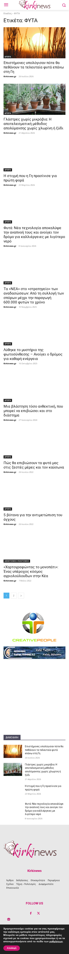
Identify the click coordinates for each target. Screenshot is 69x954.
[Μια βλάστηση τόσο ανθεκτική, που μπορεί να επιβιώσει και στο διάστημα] (34, 386)
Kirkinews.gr (10, 76)
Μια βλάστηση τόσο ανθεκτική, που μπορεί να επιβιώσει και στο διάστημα (33, 410)
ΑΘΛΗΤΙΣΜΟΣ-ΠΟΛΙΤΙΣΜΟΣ (17, 561)
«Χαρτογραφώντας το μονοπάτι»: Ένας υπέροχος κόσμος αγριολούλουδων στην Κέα (31, 571)
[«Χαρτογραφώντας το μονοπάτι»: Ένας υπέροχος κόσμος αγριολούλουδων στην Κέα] (34, 547)
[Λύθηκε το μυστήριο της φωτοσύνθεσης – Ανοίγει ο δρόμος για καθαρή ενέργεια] (34, 329)
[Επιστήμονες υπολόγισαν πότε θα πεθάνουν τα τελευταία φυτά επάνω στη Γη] (34, 42)
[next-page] (21, 595)
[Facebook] (31, 913)
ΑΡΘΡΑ (8, 56)
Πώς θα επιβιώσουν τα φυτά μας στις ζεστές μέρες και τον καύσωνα (34, 465)
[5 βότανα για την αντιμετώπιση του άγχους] (34, 495)
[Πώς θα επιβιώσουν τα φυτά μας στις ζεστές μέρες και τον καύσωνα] (34, 442)
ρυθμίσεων (56, 941)
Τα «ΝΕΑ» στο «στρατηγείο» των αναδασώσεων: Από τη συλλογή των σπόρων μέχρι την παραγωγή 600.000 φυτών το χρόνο (34, 295)
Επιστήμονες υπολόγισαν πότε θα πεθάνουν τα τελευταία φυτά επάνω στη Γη (34, 67)
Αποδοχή (11, 948)
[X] (38, 913)
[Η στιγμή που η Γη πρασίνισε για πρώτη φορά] (34, 155)
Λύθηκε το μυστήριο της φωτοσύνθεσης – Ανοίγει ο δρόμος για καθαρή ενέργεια (33, 354)
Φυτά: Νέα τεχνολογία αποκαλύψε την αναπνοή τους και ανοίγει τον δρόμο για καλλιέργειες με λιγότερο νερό (34, 234)
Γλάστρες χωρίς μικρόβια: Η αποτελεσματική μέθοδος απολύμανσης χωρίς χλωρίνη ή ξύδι (33, 123)
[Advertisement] (34, 700)
